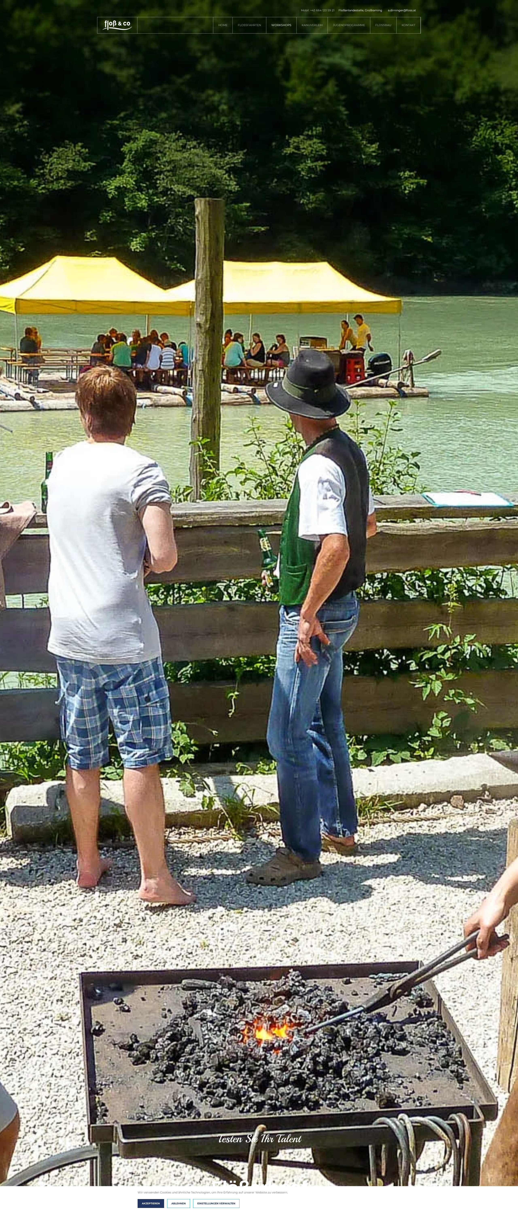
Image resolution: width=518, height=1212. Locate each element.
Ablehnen (178, 1203)
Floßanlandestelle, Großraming (360, 10)
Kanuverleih (312, 25)
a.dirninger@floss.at (402, 10)
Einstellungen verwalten (216, 1203)
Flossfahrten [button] (249, 25)
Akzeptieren (151, 1203)
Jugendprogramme (349, 25)
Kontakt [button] (408, 25)
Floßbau (383, 25)
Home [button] (222, 25)
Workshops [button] (281, 25)
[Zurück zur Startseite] (117, 25)
